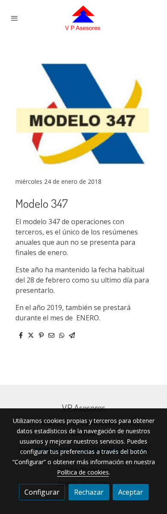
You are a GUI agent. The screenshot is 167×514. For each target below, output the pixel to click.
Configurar (42, 492)
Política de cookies (83, 472)
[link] (83, 18)
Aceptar (130, 492)
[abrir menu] (14, 18)
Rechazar (89, 492)
